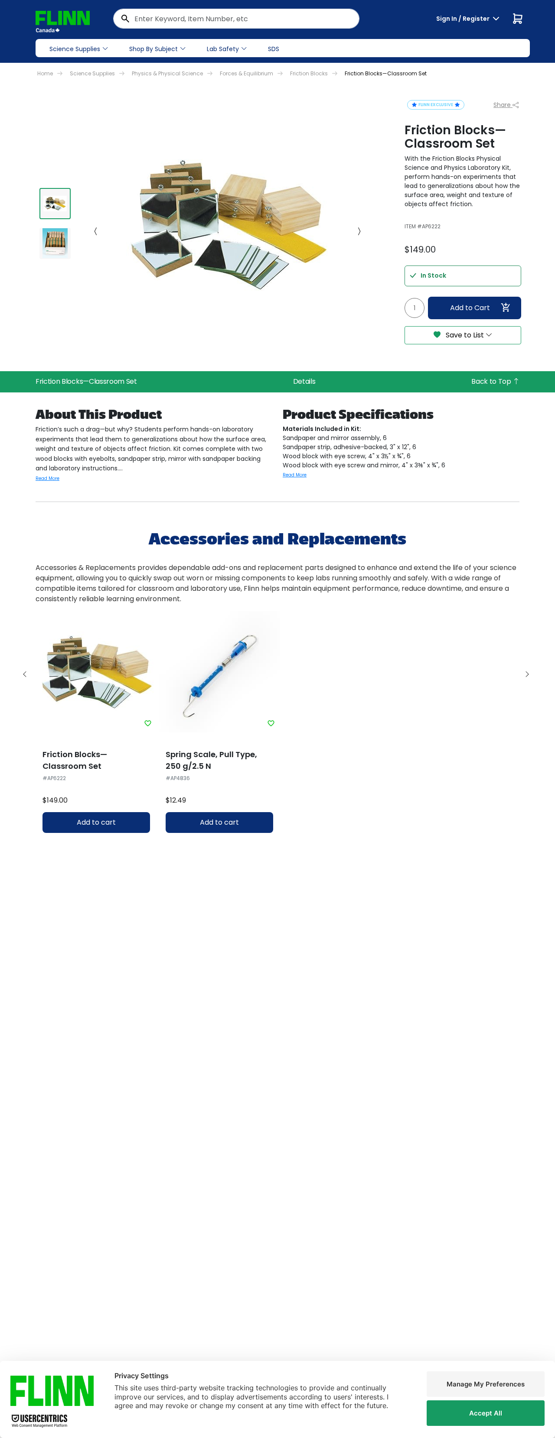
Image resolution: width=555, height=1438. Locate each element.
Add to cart (96, 822)
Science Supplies (74, 49)
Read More (47, 478)
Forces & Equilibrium (246, 73)
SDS (273, 49)
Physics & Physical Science (167, 73)
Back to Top (492, 381)
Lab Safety (223, 49)
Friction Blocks (309, 73)
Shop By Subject (153, 49)
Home (45, 73)
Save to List (465, 335)
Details (304, 381)
